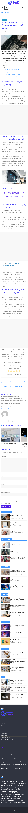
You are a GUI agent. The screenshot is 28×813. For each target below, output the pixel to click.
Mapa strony (3, 721)
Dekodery (13, 783)
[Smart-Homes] (2, 7)
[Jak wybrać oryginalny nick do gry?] (5, 624)
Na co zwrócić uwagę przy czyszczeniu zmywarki (12, 77)
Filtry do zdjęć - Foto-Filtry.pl (7, 739)
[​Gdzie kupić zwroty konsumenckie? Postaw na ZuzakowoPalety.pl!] (5, 666)
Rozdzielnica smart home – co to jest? (17, 542)
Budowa (6, 783)
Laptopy (17, 788)
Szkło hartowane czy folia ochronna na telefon (14, 192)
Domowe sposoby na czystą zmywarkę (12, 74)
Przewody (10, 794)
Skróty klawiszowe (18, 794)
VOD (15, 800)
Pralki (7, 794)
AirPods (9, 781)
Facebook (8, 785)
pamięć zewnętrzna (21, 792)
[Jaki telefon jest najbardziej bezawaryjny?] (5, 529)
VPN (18, 800)
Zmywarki (7, 31)
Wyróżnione (12, 802)
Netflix (12, 789)
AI (6, 781)
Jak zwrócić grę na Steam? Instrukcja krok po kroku (13, 382)
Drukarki (17, 783)
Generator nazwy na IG (5, 735)
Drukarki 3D (22, 783)
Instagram (14, 785)
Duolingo (3, 785)
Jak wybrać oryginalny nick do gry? (17, 625)
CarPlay (9, 783)
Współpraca (3, 723)
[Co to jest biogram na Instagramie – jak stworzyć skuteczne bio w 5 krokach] (5, 556)
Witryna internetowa (5, 492)
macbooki (22, 787)
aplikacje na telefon (19, 781)
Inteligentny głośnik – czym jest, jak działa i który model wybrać (13, 758)
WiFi (2, 802)
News (15, 789)
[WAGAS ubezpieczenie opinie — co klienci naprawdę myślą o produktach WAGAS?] (5, 659)
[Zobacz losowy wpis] (25, 7)
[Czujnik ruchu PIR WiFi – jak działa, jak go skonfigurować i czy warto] (5, 694)
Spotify (11, 798)
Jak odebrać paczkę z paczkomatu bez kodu (13, 196)
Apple (2, 783)
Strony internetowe (17, 798)
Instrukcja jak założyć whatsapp (10, 194)
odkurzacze (18, 789)
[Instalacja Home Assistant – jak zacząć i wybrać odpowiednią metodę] (5, 687)
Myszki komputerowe (5, 789)
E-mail (2, 484)
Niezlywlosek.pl (4, 741)
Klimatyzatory (12, 787)
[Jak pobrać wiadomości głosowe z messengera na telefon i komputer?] (5, 522)
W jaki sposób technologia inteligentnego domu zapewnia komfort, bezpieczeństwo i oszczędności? (18, 571)
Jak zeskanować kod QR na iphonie (11, 193)
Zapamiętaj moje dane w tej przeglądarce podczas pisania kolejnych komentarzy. (13, 502)
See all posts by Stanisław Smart (8, 408)
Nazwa (3, 476)
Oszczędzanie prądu (9, 792)
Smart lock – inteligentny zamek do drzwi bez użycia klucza (12, 771)
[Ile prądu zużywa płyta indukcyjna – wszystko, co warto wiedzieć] (5, 611)
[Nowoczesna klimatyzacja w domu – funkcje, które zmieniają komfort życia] (5, 597)
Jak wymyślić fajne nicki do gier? (16, 632)
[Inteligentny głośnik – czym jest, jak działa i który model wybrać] (5, 679)
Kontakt (2, 725)
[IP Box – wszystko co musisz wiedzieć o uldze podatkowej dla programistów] (5, 584)
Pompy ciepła (3, 794)
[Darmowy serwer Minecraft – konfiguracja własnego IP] (5, 577)
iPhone (21, 785)
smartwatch (19, 796)
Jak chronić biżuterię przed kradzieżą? (17, 652)
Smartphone (12, 796)
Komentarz (3, 456)
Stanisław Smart (13, 30)
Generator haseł (4, 733)
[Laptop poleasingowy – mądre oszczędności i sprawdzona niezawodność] (5, 514)
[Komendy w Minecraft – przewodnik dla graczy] (5, 639)
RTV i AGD (4, 20)
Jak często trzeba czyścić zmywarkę (11, 69)
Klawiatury (4, 788)
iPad (18, 785)
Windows (6, 802)
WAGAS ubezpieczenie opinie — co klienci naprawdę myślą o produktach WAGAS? (17, 661)
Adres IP (3, 781)
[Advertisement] (14, 120)
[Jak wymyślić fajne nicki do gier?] (5, 631)
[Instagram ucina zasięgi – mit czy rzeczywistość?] (5, 549)
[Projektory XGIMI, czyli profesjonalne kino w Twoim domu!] (5, 604)
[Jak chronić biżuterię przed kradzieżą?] (5, 652)
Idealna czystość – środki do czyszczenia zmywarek (12, 72)
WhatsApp (22, 800)
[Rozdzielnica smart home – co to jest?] (5, 542)
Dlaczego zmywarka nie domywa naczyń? (13, 190)
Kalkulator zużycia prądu (5, 737)
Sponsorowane (5, 798)
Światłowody (24, 802)
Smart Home (4, 796)
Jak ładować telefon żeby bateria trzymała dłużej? (13, 387)
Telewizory (11, 800)
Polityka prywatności (5, 718)
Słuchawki (4, 800)
